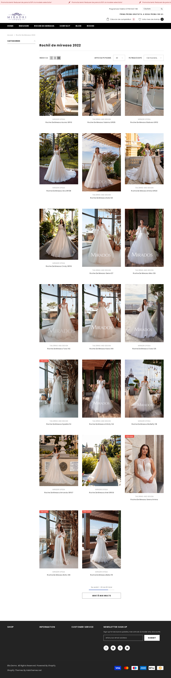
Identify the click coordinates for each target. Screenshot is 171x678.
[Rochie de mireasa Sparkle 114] (58, 389)
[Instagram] (113, 648)
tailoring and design (101, 119)
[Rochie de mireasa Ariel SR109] (101, 460)
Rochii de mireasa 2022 (25, 35)
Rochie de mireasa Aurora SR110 (59, 122)
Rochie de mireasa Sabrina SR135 (101, 122)
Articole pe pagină (102, 58)
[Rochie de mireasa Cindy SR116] (58, 234)
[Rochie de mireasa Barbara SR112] (144, 90)
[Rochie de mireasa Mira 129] (144, 238)
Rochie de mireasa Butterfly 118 (144, 424)
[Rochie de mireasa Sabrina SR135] (101, 90)
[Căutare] (153, 9)
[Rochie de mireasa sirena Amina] (144, 464)
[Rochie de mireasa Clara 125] (144, 313)
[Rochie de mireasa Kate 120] (101, 162)
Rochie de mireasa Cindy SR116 (59, 266)
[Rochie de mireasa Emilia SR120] (144, 158)
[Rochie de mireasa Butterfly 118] (144, 389)
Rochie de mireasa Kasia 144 (101, 349)
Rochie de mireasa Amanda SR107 (58, 492)
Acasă (10, 35)
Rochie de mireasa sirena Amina (144, 499)
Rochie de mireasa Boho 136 (58, 575)
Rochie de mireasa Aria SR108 (58, 191)
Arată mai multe (101, 595)
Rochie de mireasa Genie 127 (101, 273)
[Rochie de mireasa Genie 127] (101, 238)
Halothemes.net (34, 670)
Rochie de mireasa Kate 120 (101, 198)
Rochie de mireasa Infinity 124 (101, 424)
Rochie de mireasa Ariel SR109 (101, 492)
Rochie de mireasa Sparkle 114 (58, 424)
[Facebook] (106, 648)
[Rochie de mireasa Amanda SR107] (58, 460)
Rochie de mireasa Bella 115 (101, 575)
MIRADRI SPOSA (59, 119)
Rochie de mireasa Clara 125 (144, 349)
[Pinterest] (120, 648)
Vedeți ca (43, 58)
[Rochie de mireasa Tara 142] (58, 313)
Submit (152, 637)
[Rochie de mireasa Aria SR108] (58, 158)
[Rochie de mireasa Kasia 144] (101, 313)
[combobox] (151, 9)
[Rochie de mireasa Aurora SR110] (58, 90)
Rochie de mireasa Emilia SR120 (144, 191)
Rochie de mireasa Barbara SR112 (144, 122)
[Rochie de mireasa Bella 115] (101, 539)
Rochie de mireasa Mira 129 (144, 273)
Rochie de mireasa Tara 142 (58, 349)
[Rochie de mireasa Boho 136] (58, 539)
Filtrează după (135, 58)
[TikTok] (127, 648)
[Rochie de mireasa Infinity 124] (101, 389)
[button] (51, 58)
